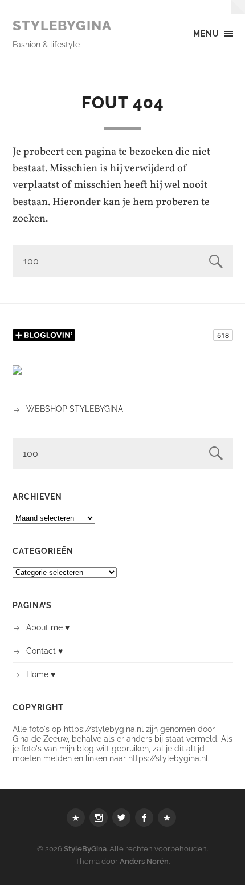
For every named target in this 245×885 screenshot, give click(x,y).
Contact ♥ (44, 650)
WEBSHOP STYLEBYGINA (74, 408)
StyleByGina (62, 25)
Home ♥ (40, 674)
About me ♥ (48, 627)
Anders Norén (144, 861)
